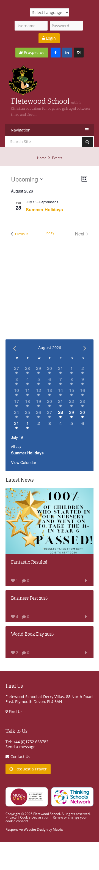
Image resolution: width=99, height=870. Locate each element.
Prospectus (33, 52)
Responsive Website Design (27, 829)
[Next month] (84, 348)
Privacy (11, 817)
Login (50, 38)
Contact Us (19, 756)
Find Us (15, 711)
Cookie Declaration (34, 817)
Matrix (58, 829)
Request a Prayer (30, 769)
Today (49, 233)
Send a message (20, 746)
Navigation (21, 130)
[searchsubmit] (87, 142)
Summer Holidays (44, 209)
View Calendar (23, 462)
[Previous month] (14, 348)
